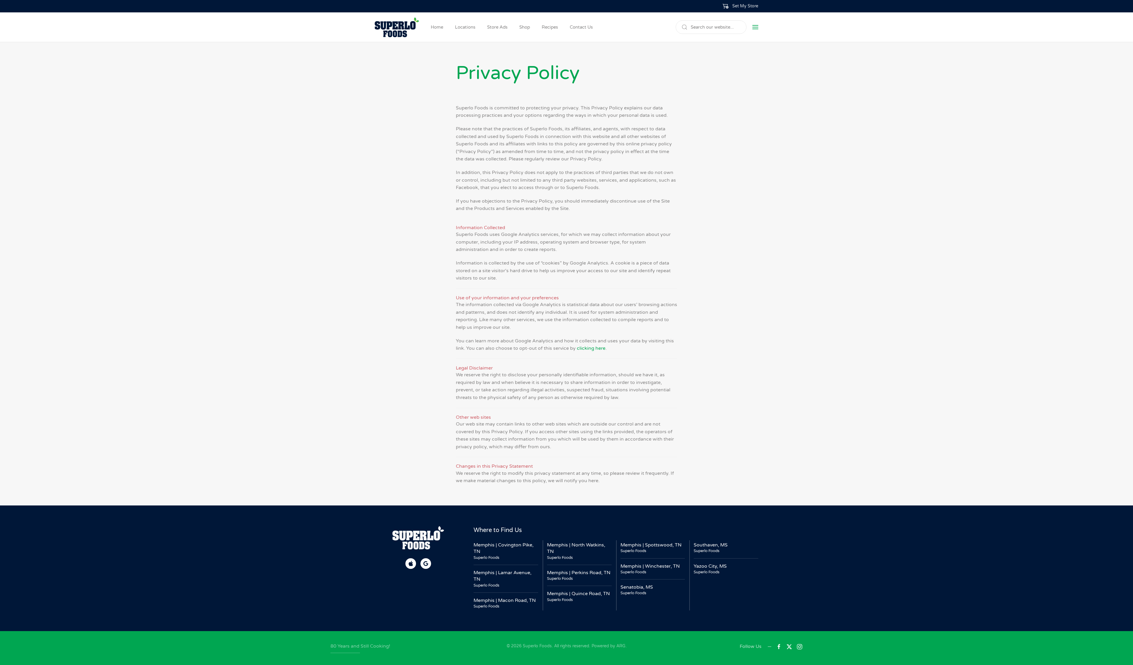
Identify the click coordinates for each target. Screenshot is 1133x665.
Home (437, 27)
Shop (524, 27)
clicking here (591, 348)
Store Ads (497, 27)
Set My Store (745, 6)
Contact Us (581, 27)
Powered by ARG (608, 645)
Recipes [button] (550, 27)
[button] (741, 6)
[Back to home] (397, 27)
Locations (465, 27)
